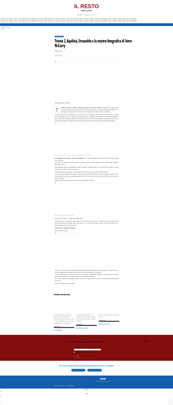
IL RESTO (86, 6)
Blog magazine (86, 15)
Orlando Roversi (59, 51)
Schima (72, 385)
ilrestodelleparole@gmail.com (103, 381)
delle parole (86, 10)
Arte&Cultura (59, 36)
